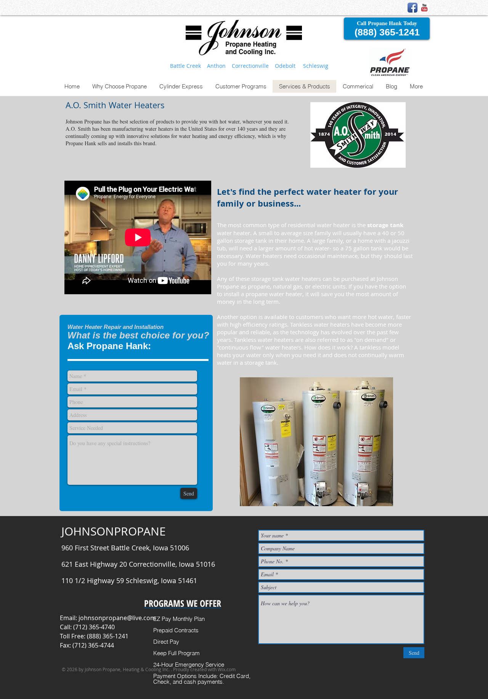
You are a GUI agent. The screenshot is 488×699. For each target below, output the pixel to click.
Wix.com (227, 669)
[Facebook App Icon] (412, 8)
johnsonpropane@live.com (117, 618)
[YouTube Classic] (424, 8)
